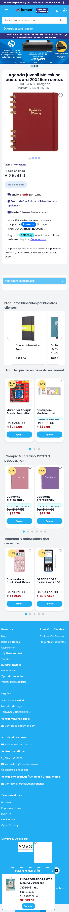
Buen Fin (6, 813)
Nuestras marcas (11, 664)
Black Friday (8, 819)
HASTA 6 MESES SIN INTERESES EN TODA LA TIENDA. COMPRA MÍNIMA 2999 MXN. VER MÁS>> (34, 36)
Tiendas (6, 659)
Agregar (19, 434)
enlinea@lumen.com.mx (19, 744)
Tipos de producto (12, 676)
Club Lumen (8, 647)
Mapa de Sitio (9, 670)
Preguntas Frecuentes (53, 642)
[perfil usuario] (57, 11)
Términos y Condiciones (15, 712)
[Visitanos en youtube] (56, 870)
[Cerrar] (66, 35)
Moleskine (20, 164)
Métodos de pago (11, 706)
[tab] (30, 449)
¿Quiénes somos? (11, 653)
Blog (3, 636)
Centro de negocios (16, 770)
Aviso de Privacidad (12, 700)
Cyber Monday (9, 825)
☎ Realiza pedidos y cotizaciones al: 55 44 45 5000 (32, 2)
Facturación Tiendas (52, 636)
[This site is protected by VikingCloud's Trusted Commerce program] (43, 852)
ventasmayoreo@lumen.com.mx (24, 783)
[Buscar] (61, 20)
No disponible (16, 184)
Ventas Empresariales (13, 682)
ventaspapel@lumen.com (20, 726)
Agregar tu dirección (19, 29)
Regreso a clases (11, 808)
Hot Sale (6, 802)
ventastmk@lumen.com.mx (21, 764)
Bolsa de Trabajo (11, 642)
